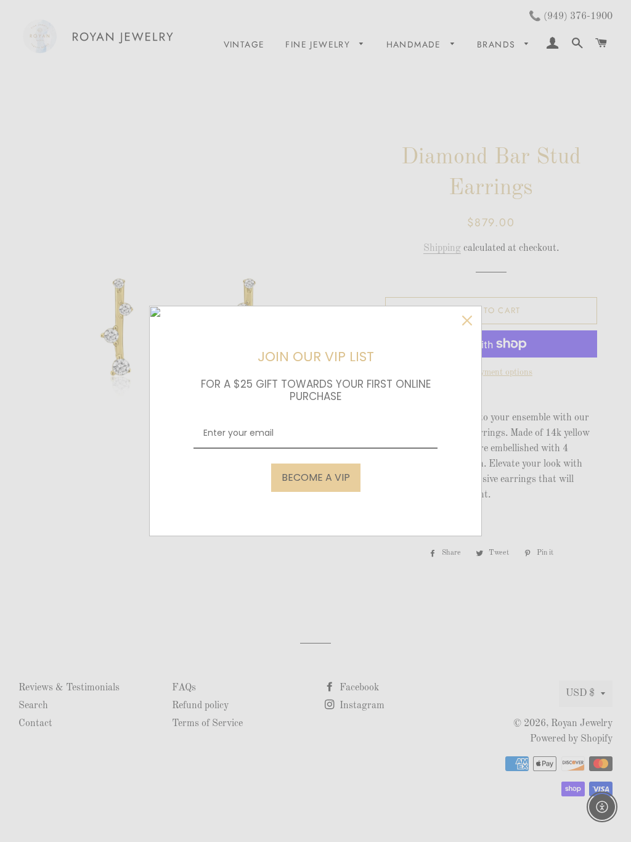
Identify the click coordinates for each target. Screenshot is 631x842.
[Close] (467, 320)
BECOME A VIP (316, 477)
